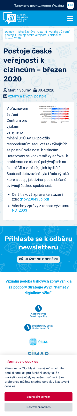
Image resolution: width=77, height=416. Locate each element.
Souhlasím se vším (38, 396)
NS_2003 (19, 210)
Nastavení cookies (38, 407)
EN (70, 5)
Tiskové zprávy (25, 31)
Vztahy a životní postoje (27, 96)
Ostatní (42, 31)
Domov (9, 31)
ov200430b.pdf (36, 199)
